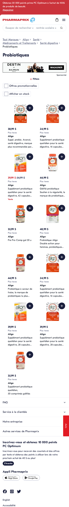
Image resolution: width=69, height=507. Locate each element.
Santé (36, 39)
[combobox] (34, 28)
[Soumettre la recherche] (61, 28)
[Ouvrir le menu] (63, 20)
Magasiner (8, 10)
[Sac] (57, 20)
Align (26, 39)
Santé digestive (49, 43)
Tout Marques (11, 39)
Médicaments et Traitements (19, 43)
